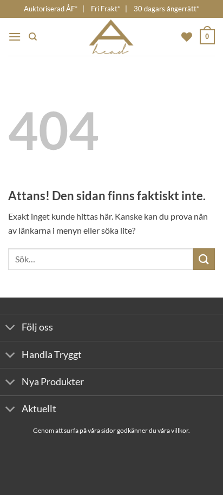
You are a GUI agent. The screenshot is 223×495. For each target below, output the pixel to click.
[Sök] (33, 37)
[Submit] (204, 258)
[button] (14, 36)
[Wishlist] (186, 37)
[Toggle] (10, 328)
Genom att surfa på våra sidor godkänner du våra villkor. (111, 430)
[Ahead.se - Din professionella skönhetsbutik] (112, 37)
